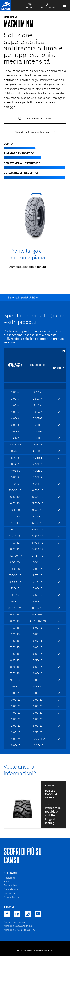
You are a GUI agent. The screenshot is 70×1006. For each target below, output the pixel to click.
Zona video (10, 885)
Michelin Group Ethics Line (20, 930)
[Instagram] (28, 914)
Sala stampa (11, 889)
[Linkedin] (17, 914)
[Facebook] (7, 914)
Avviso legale (12, 897)
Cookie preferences (15, 922)
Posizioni (9, 878)
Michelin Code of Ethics (18, 926)
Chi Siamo (10, 873)
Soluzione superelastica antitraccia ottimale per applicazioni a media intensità (33, 48)
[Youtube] (38, 914)
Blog (6, 881)
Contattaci (10, 893)
